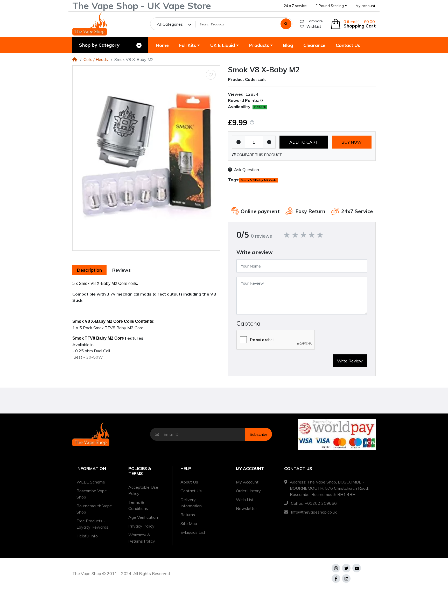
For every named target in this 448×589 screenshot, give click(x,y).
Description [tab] (89, 270)
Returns (187, 514)
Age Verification (143, 517)
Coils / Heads (95, 59)
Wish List (245, 499)
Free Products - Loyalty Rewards (92, 524)
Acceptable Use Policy (143, 490)
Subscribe (259, 434)
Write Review (350, 360)
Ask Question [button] (246, 169)
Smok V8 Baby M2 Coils (259, 180)
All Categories (170, 24)
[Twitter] (346, 568)
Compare (314, 21)
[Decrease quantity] (238, 142)
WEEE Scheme (90, 482)
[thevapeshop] (89, 24)
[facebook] (336, 578)
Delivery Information (191, 502)
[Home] (74, 59)
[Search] (286, 23)
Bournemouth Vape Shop (94, 509)
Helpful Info (87, 535)
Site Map (188, 523)
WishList (313, 26)
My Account (247, 482)
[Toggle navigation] (139, 45)
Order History (248, 490)
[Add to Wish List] (211, 75)
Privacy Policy (141, 526)
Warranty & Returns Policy (141, 538)
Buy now (351, 142)
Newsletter (246, 508)
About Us (189, 482)
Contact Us (191, 490)
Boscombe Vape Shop (91, 494)
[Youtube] (356, 568)
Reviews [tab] (121, 270)
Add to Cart (303, 142)
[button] (331, 6)
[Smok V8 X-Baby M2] (146, 158)
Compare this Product (259, 154)
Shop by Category (99, 45)
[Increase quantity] (269, 142)
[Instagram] (336, 568)
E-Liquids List (192, 532)
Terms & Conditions (138, 505)
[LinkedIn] (346, 578)
